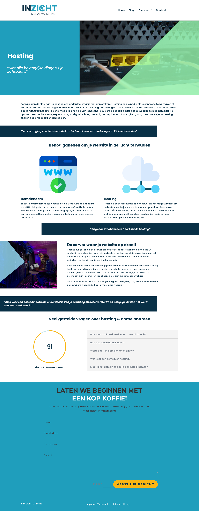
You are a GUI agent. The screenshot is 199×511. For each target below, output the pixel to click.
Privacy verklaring (121, 504)
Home (121, 10)
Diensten (144, 10)
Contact (161, 10)
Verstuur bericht (135, 484)
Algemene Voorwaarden (98, 504)
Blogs (132, 10)
